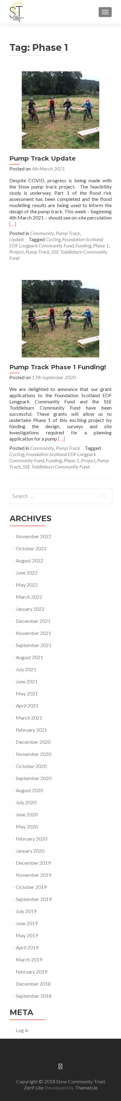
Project (16, 252)
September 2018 (34, 996)
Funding (83, 245)
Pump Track (68, 233)
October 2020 (31, 766)
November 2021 (33, 633)
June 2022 (27, 572)
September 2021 (34, 645)
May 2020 (27, 826)
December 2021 (33, 621)
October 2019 (31, 887)
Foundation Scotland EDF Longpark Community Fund (56, 242)
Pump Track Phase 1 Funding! (57, 367)
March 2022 (29, 597)
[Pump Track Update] (60, 109)
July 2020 (26, 802)
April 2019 (27, 947)
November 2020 (33, 754)
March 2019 (29, 959)
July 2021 (26, 669)
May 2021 (27, 693)
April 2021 (27, 705)
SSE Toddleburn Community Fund (56, 466)
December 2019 (33, 863)
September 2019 (34, 899)
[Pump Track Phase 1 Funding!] (60, 318)
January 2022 (30, 609)
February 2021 (31, 730)
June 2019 (27, 923)
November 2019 (33, 875)
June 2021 (27, 681)
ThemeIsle (86, 1087)
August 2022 (29, 560)
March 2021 (29, 718)
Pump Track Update (42, 158)
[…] (12, 224)
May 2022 (27, 585)
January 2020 (30, 851)
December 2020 (33, 742)
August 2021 (29, 657)
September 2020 (34, 778)
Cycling (53, 239)
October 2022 (31, 548)
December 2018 (33, 984)
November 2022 (33, 536)
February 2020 (31, 838)
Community (42, 233)
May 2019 (27, 935)
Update (16, 239)
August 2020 (29, 790)
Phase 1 (101, 245)
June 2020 (27, 814)
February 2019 (31, 971)
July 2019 (26, 911)
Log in (22, 1030)
